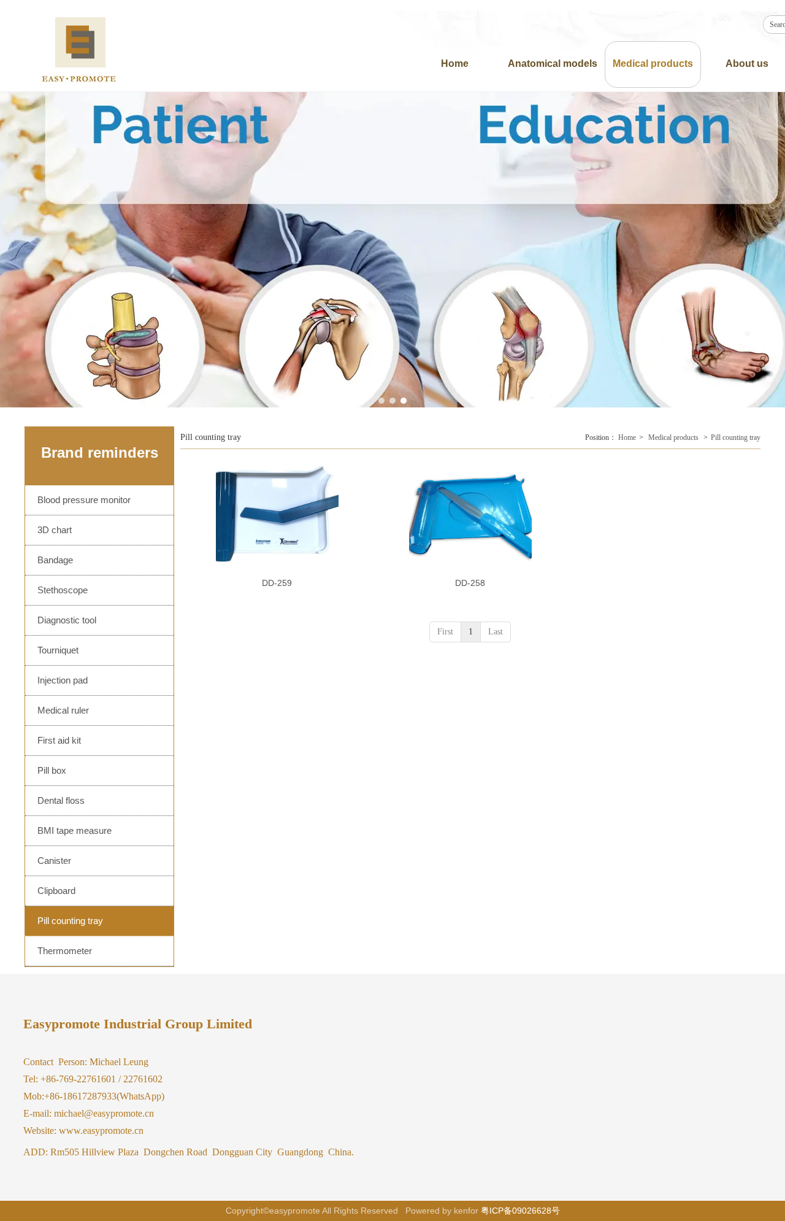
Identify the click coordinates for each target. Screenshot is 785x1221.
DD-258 (470, 583)
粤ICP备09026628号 (520, 1210)
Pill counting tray (735, 437)
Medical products (673, 437)
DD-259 (277, 583)
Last (495, 631)
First (445, 631)
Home (627, 437)
